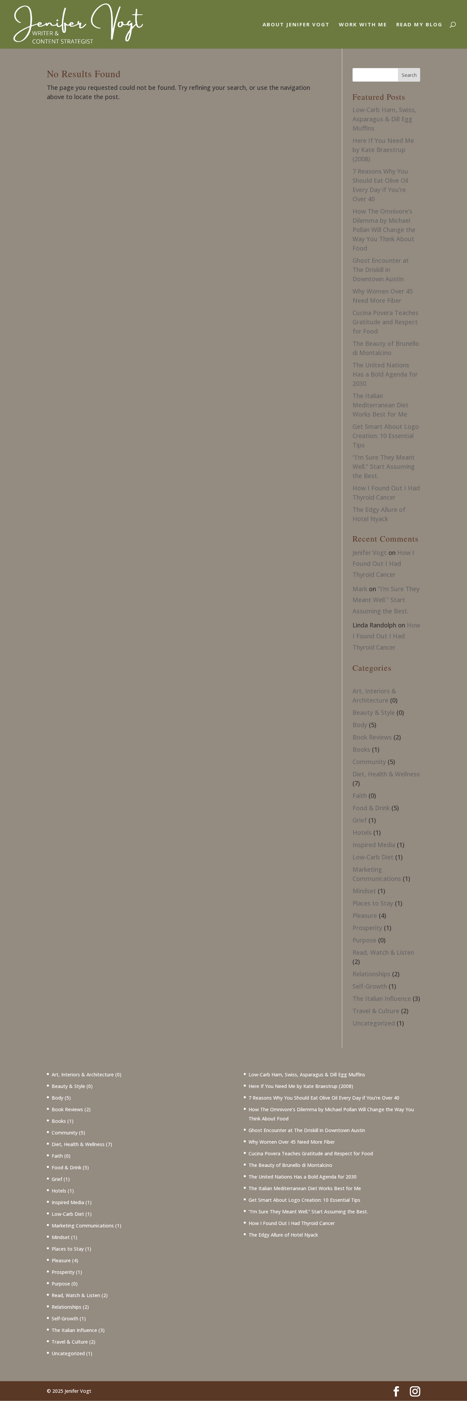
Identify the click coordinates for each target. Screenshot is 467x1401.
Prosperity (367, 928)
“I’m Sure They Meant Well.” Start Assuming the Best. (383, 466)
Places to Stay (372, 903)
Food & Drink (371, 808)
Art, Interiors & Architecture (83, 1074)
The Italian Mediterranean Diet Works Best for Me (380, 405)
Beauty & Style (373, 712)
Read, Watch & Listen (383, 952)
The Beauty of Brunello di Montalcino (290, 1165)
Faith (359, 795)
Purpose (364, 940)
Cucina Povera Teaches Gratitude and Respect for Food (385, 322)
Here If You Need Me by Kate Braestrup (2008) (383, 149)
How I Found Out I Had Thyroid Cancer (383, 563)
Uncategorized (373, 1023)
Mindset (364, 891)
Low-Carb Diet (372, 857)
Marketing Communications (83, 1225)
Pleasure (364, 915)
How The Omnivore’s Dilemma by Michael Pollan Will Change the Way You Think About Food (383, 229)
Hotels (362, 832)
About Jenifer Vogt (296, 25)
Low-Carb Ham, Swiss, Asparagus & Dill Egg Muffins (384, 119)
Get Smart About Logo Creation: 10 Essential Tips (385, 435)
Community (369, 762)
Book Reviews (372, 737)
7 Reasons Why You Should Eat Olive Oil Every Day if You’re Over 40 (324, 1097)
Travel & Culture (375, 1011)
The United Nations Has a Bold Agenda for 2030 (385, 374)
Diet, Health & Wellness (386, 774)
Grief (359, 820)
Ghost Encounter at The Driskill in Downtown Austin (380, 269)
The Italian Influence (381, 998)
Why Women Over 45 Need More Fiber (292, 1142)
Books (361, 749)
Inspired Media (373, 845)
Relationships (371, 974)
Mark (359, 589)
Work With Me (363, 25)
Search (409, 75)
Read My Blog (419, 25)
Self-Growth (369, 986)
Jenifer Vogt (369, 552)
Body (359, 725)
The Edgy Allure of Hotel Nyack (283, 1235)
